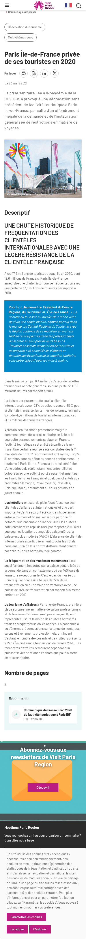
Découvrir (43, 787)
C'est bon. (40, 929)
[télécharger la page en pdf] (34, 73)
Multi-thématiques (20, 37)
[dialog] (43, 893)
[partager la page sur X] (54, 73)
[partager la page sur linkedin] (44, 73)
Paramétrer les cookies (26, 917)
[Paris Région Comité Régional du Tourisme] (44, 5)
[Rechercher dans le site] (79, 5)
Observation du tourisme (25, 27)
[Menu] (6, 5)
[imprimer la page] (23, 73)
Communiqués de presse (22, 11)
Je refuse (17, 929)
